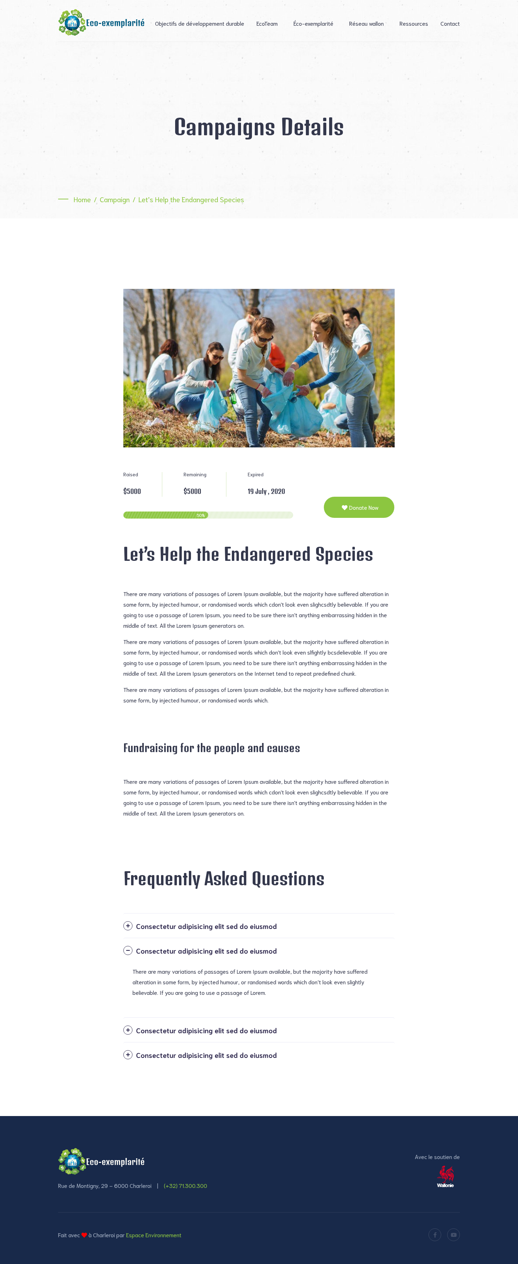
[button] (259, 925)
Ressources (414, 23)
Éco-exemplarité (313, 23)
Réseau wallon (366, 23)
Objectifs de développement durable (199, 23)
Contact (450, 23)
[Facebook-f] (434, 1234)
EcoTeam (267, 23)
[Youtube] (453, 1234)
